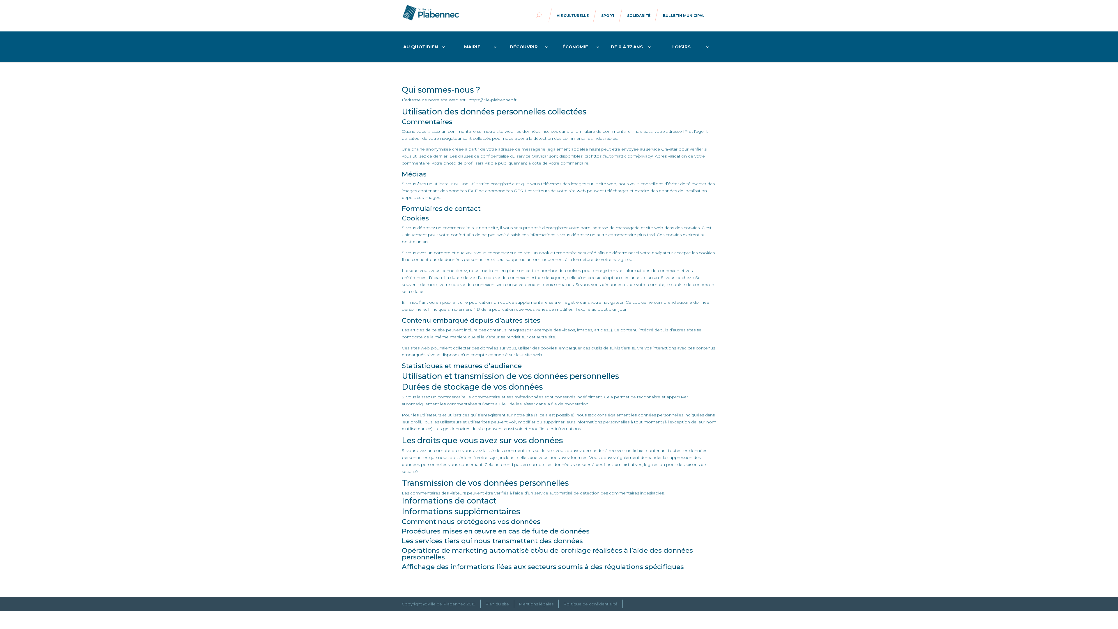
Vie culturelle (573, 15)
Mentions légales (536, 604)
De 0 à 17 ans (627, 47)
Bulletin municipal (684, 15)
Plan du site (497, 604)
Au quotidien (420, 47)
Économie (575, 47)
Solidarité (638, 15)
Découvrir (524, 47)
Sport (608, 15)
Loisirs (681, 47)
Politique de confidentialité (590, 604)
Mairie (472, 47)
